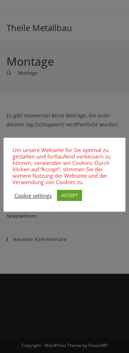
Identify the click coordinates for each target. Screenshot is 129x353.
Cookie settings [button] (33, 195)
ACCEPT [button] (69, 195)
